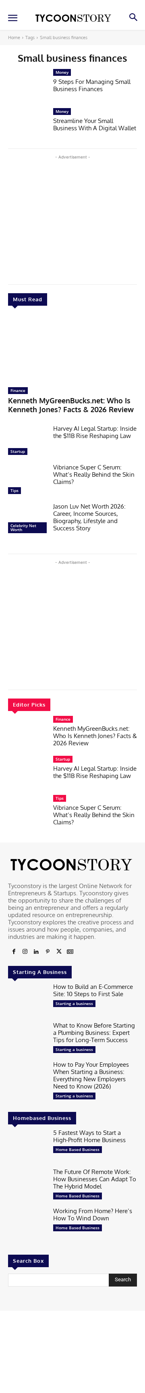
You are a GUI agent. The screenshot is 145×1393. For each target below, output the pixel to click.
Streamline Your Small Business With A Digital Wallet (94, 124)
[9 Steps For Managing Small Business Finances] (27, 86)
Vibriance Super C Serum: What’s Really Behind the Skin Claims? (94, 474)
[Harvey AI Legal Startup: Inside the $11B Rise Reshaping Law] (27, 442)
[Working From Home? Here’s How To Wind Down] (27, 1224)
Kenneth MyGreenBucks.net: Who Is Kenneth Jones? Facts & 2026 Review (71, 405)
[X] (58, 951)
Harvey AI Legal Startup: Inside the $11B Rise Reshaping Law (95, 432)
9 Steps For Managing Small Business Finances (91, 85)
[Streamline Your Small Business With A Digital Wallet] (27, 125)
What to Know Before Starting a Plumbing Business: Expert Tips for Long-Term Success (94, 1033)
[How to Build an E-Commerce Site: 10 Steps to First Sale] (27, 1000)
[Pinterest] (47, 951)
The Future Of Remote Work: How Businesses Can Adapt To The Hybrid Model (94, 1179)
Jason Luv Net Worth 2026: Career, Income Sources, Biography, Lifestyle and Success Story (89, 517)
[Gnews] (70, 951)
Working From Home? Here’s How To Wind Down (92, 1214)
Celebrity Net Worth (23, 527)
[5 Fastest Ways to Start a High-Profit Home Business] (27, 1146)
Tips (14, 490)
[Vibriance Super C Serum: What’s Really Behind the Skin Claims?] (27, 480)
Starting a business (74, 1003)
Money (62, 72)
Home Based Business (77, 1149)
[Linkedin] (36, 951)
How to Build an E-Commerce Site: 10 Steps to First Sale (93, 990)
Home (14, 37)
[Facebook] (13, 951)
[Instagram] (25, 951)
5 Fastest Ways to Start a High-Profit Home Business (89, 1136)
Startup (17, 451)
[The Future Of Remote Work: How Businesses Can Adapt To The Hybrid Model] (27, 1185)
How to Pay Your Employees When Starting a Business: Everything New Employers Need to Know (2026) (91, 1075)
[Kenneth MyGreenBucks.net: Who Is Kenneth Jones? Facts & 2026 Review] (72, 348)
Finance (17, 390)
